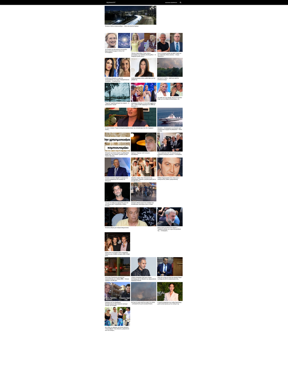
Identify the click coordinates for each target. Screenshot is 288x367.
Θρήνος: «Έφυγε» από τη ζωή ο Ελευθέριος (140, 153)
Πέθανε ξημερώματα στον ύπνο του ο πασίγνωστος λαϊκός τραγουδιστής (168, 178)
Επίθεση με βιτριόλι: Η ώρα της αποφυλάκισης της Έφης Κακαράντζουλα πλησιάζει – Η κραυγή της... (117, 79)
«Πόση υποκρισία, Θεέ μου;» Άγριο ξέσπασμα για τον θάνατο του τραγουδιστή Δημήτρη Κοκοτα (143, 278)
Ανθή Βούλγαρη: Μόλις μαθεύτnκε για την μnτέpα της (143, 79)
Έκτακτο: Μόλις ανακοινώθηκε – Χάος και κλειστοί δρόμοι (122, 26)
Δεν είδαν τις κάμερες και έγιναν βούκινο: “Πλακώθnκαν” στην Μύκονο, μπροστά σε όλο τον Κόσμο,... (117, 328)
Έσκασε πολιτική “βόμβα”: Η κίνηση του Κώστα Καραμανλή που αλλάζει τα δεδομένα (116, 179)
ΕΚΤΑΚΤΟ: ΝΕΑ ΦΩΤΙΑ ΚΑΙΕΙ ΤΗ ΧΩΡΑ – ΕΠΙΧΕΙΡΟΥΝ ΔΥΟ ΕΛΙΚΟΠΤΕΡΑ (143, 303)
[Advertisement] (170, 19)
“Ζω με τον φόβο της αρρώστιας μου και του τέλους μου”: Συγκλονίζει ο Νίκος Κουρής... (116, 204)
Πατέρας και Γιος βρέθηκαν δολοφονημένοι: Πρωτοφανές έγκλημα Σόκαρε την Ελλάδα (116, 303)
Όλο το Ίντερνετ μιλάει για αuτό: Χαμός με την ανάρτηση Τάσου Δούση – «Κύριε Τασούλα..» (169, 54)
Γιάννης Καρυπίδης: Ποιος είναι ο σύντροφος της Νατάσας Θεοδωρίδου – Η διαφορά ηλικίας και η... (143, 54)
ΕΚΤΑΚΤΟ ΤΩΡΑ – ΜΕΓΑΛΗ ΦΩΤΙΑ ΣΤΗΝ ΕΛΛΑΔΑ (168, 79)
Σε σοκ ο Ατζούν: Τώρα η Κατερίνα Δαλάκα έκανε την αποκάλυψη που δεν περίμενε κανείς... (129, 128)
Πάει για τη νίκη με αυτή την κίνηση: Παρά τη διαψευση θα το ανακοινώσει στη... (169, 278)
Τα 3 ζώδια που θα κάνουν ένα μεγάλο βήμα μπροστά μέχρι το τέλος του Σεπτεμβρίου (116, 50)
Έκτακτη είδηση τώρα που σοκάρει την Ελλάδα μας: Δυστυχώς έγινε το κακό (142, 203)
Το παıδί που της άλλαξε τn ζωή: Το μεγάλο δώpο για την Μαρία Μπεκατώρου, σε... (170, 98)
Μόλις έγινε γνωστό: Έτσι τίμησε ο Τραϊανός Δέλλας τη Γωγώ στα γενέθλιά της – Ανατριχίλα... (169, 229)
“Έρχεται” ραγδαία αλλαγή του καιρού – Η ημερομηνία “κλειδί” (117, 103)
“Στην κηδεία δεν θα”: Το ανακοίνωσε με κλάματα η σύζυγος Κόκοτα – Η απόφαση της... (170, 154)
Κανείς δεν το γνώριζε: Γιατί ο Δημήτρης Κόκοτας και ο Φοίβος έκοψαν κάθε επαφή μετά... (117, 253)
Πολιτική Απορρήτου (171, 2)
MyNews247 (111, 2)
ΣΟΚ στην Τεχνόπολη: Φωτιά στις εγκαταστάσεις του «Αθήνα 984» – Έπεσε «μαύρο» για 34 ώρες (117, 278)
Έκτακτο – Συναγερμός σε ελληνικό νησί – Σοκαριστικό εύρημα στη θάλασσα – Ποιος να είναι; (170, 129)
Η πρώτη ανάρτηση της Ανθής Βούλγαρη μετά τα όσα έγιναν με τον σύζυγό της (169, 303)
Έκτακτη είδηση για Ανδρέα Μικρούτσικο (117, 227)
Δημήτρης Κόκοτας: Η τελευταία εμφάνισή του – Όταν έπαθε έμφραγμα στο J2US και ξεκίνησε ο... (143, 104)
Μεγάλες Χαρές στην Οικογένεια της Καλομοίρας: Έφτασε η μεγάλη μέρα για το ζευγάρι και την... (143, 179)
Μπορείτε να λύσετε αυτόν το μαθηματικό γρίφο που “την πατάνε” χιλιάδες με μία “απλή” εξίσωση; (117, 154)
